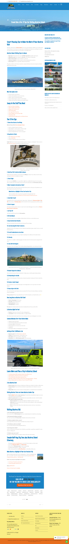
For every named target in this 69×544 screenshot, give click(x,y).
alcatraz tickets (37, 492)
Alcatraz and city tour (14, 490)
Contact (55, 4)
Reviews (27, 4)
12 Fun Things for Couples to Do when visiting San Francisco (52, 97)
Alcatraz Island (19, 47)
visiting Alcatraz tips (30, 495)
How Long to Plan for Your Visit (14, 111)
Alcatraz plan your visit (25, 492)
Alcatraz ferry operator (12, 143)
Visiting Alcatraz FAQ (12, 114)
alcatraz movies (19, 492)
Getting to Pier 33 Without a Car (14, 109)
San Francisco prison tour (34, 493)
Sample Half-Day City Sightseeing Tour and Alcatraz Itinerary (18, 116)
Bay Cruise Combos (48, 52)
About (51, 4)
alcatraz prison (31, 492)
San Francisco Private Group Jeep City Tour (16, 461)
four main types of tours (20, 124)
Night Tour (14, 395)
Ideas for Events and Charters (40, 518)
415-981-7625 (13, 138)
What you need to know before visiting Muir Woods (51, 107)
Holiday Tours (47, 56)
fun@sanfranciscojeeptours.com (13, 519)
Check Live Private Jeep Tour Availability (13, 468)
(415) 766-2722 (14, 1)
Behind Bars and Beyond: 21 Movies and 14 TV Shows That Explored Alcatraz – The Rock (23, 378)
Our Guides (37, 4)
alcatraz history (37, 490)
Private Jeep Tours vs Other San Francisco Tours (51, 99)
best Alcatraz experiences (14, 493)
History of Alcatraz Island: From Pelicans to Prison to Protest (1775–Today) (20, 379)
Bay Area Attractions (37, 523)
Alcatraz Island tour (12, 492)
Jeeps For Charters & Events (24, 520)
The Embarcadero (18, 201)
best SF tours (20, 493)
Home (19, 4)
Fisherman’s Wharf (36, 200)
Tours (23, 4)
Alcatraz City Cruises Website (15, 136)
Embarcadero (24, 444)
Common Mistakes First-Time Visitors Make (15, 113)
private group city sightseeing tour (16, 443)
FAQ (32, 4)
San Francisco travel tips (14, 495)
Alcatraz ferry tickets (30, 490)
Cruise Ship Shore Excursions (49, 54)
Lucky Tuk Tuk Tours (53, 517)
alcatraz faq (19, 490)
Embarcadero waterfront (22, 333)
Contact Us (36, 530)
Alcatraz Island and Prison (32, 19)
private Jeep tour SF (26, 493)
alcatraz (9, 490)
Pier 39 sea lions (22, 448)
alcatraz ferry (24, 490)
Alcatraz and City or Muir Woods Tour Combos (52, 51)
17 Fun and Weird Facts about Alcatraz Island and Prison (17, 377)
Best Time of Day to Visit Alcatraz (14, 106)
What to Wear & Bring (12, 110)
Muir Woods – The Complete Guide (49, 105)
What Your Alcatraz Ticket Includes (14, 107)
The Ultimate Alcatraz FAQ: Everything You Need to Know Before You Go (20, 374)
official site (13, 176)
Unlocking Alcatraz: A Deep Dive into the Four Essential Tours (18, 375)
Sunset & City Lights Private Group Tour (15, 463)
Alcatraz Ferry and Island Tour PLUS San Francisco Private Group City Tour (25, 195)
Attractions (46, 4)
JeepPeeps (23, 19)
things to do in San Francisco (22, 495)
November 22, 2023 (16, 19)
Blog (41, 4)
